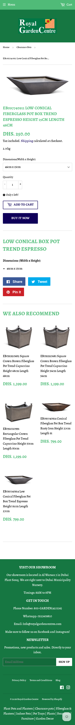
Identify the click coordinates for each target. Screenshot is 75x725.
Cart (69, 5)
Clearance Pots (24, 47)
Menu (11, 5)
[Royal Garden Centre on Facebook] (62, 688)
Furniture (27, 719)
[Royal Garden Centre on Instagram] (68, 688)
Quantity (8, 177)
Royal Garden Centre (27, 699)
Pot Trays (39, 714)
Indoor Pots (23, 714)
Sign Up (64, 662)
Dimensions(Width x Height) (19, 159)
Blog (58, 680)
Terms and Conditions (41, 680)
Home (6, 47)
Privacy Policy (19, 680)
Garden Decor (45, 719)
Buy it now (20, 218)
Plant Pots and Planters (18, 708)
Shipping (27, 141)
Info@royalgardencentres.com (42, 624)
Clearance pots (44, 708)
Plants (51, 714)
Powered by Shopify (52, 699)
